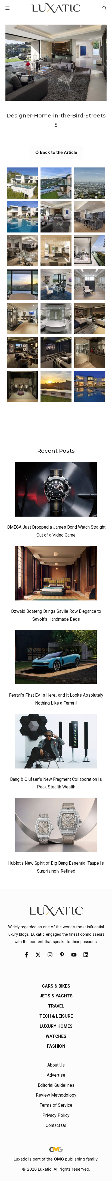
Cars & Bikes (56, 986)
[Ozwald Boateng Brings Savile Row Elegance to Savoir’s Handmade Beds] (56, 574)
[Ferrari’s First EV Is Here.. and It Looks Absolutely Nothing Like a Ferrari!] (56, 658)
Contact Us (56, 1125)
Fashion (56, 1046)
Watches (56, 1036)
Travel (56, 1006)
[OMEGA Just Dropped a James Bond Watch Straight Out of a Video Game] (56, 490)
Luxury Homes (56, 1026)
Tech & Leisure (56, 1016)
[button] (104, 8)
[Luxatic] (56, 8)
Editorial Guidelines (56, 1085)
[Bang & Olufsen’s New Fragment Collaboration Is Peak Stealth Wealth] (56, 742)
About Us (56, 1065)
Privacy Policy (56, 1115)
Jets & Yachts (56, 996)
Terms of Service (56, 1105)
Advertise (56, 1075)
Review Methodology (56, 1095)
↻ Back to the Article (56, 152)
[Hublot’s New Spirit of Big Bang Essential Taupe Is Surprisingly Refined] (56, 826)
